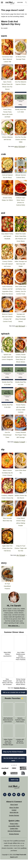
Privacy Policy (14, 823)
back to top (14, 779)
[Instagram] (4, 794)
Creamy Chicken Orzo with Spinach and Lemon (7, 264)
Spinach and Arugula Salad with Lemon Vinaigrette (7, 357)
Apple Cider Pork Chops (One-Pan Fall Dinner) (7, 548)
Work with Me (14, 812)
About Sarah (14, 804)
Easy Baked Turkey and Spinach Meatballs (7, 236)
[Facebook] (9, 794)
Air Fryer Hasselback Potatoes (7, 586)
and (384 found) (20, 326)
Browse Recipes (14, 834)
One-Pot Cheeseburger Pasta (7, 435)
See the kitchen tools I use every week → (14, 759)
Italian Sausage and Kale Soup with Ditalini (21, 264)
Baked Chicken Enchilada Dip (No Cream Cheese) (7, 473)
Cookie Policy (14, 828)
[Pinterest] (18, 794)
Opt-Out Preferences (14, 831)
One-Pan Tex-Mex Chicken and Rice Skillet (20, 139)
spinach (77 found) (19, 442)
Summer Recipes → (20, 688)
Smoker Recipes (14, 815)
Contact (14, 810)
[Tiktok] (23, 794)
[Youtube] (14, 794)
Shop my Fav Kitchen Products (13, 751)
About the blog (14, 807)
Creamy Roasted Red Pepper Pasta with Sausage (20, 435)
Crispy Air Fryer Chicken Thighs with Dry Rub (21, 548)
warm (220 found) (19, 146)
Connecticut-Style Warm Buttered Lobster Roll (7, 59)
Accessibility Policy (14, 826)
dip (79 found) (21, 555)
